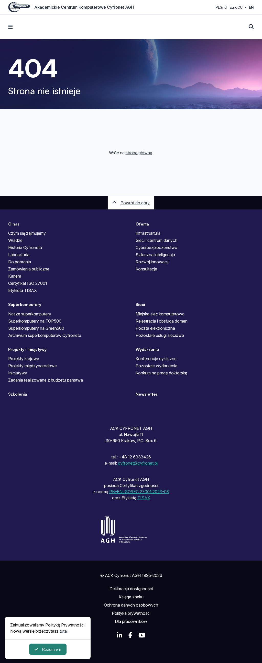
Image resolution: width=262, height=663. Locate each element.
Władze (15, 240)
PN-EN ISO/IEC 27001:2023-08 (139, 491)
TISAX (143, 497)
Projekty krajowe (23, 358)
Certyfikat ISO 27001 (27, 283)
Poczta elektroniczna (155, 328)
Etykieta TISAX (22, 290)
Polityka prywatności (131, 613)
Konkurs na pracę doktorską (161, 372)
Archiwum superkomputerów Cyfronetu (44, 335)
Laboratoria (18, 254)
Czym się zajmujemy (27, 233)
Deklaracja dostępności (131, 588)
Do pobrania (19, 261)
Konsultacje (146, 268)
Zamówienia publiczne (28, 268)
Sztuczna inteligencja (155, 254)
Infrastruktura (148, 233)
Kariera (14, 276)
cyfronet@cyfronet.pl (138, 463)
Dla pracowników (131, 621)
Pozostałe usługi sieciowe (160, 335)
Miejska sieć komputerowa (160, 313)
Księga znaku (131, 596)
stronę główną (139, 152)
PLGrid (221, 7)
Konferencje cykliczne (156, 358)
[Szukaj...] (251, 27)
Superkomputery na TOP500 (34, 321)
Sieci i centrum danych (156, 240)
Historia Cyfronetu (25, 247)
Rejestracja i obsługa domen (162, 321)
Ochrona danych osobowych (131, 605)
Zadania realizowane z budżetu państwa (45, 380)
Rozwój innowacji (152, 261)
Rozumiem (51, 649)
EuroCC (236, 7)
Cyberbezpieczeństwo (156, 247)
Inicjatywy (17, 372)
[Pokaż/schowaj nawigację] (10, 26)
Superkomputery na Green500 (36, 328)
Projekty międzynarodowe (32, 365)
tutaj (64, 631)
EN (251, 7)
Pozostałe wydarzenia (156, 365)
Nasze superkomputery (29, 313)
